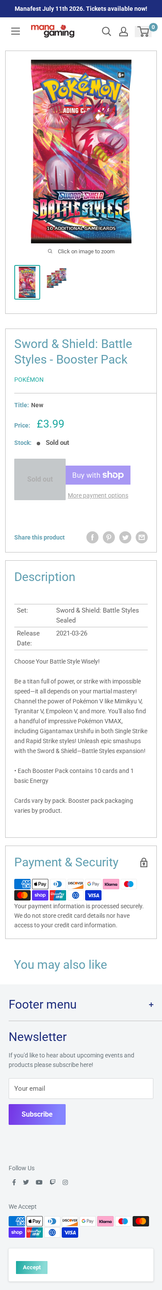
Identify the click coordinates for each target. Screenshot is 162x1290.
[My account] (123, 31)
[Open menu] (15, 31)
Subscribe (37, 1114)
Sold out (40, 479)
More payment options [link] (98, 495)
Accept (32, 1267)
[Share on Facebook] (92, 537)
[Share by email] (142, 537)
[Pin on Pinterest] (109, 537)
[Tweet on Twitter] (125, 537)
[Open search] (106, 31)
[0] (144, 31)
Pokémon (29, 379)
